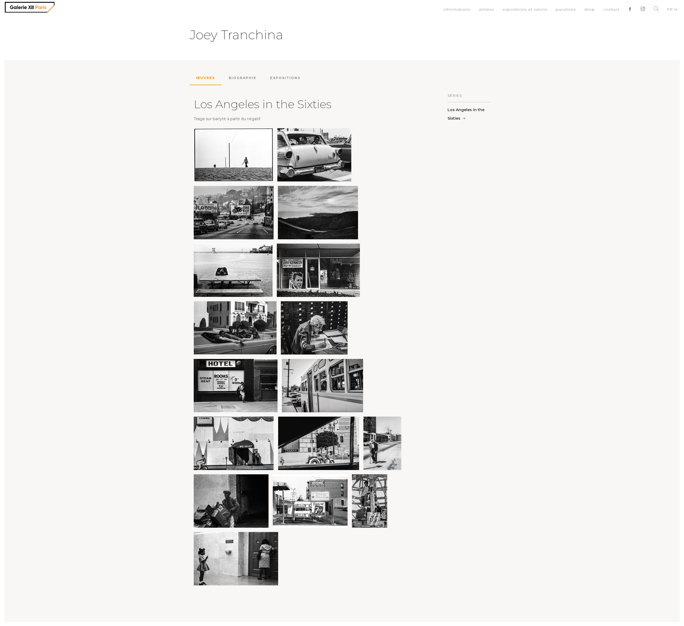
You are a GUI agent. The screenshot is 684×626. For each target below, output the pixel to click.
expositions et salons (531, 9)
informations (468, 9)
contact (613, 9)
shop (592, 9)
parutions (569, 9)
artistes (496, 9)
